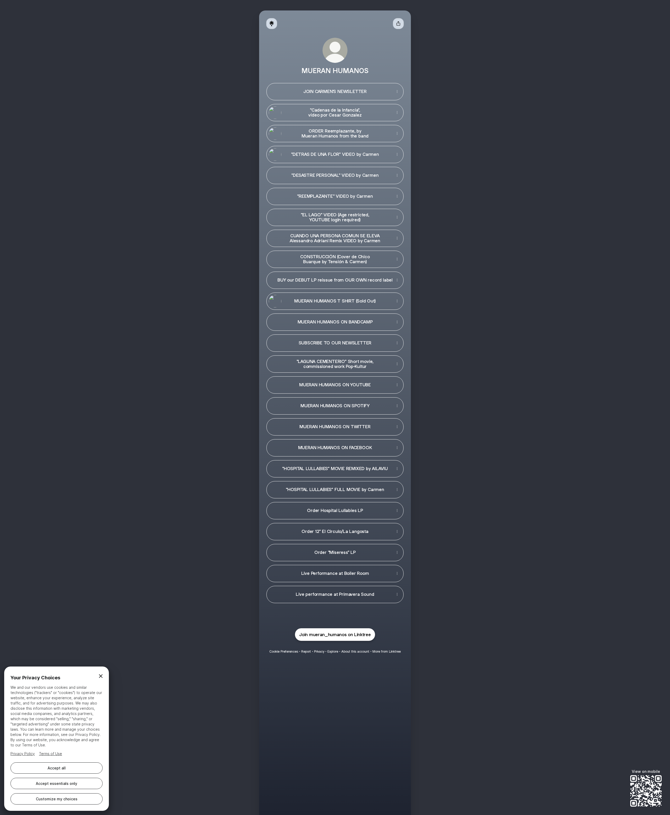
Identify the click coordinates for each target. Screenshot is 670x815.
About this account (355, 651)
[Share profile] (398, 23)
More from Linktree (386, 651)
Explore (332, 651)
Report (306, 651)
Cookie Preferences (283, 651)
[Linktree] (271, 23)
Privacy (319, 651)
